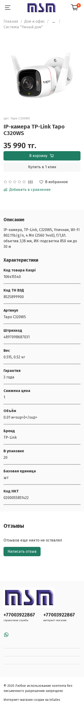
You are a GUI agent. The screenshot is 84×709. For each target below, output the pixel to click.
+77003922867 (19, 615)
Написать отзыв (22, 551)
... (53, 21)
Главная (11, 21)
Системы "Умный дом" (23, 27)
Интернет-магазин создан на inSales (32, 700)
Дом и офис (34, 21)
